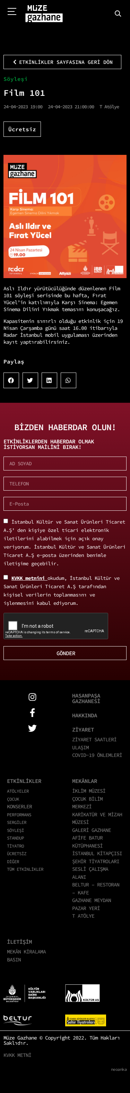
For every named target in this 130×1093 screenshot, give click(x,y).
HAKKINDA (84, 715)
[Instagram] (32, 697)
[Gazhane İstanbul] (44, 13)
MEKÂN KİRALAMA (26, 951)
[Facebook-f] (32, 712)
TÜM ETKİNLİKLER (25, 869)
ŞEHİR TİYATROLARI (95, 861)
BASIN (14, 959)
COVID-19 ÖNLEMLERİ (97, 755)
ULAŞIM (80, 747)
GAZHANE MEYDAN (91, 900)
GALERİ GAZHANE (91, 830)
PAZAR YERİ (86, 908)
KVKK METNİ (17, 1055)
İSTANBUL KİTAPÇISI (97, 853)
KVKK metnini (29, 578)
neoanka (119, 1069)
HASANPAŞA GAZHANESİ (86, 698)
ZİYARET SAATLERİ (94, 739)
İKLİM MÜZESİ (88, 790)
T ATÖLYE (83, 915)
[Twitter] (32, 728)
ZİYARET (83, 729)
